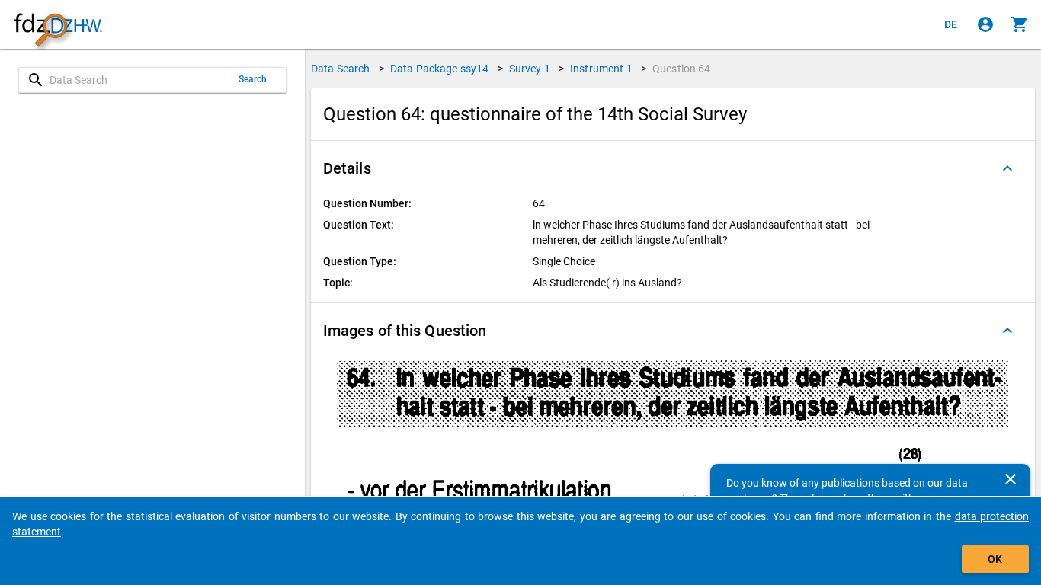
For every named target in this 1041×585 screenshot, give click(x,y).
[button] (673, 168)
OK (995, 559)
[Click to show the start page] (58, 25)
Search (253, 79)
